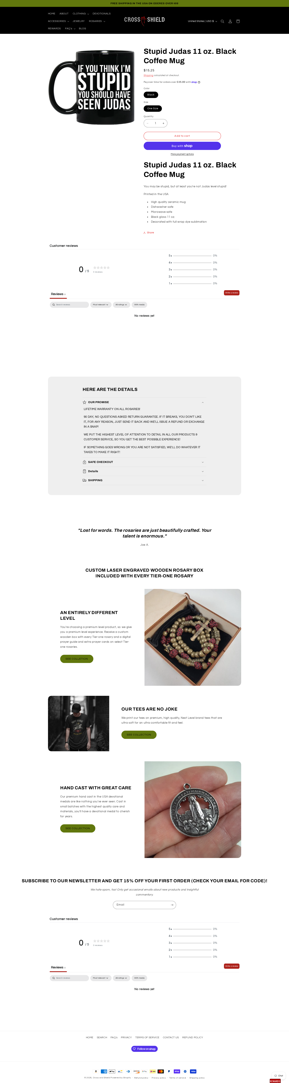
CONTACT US (171, 1037)
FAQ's (114, 1037)
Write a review (231, 293)
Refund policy (141, 1078)
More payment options (182, 154)
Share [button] (150, 232)
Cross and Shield (101, 1078)
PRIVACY (126, 1037)
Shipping (148, 75)
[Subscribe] (172, 905)
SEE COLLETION (77, 658)
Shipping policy (197, 1078)
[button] (80, 14)
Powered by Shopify (121, 1078)
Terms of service (177, 1078)
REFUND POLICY (192, 1037)
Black (151, 94)
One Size (152, 108)
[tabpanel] (144, 327)
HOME (89, 1037)
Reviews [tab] (58, 294)
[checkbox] (139, 305)
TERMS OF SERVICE (147, 1037)
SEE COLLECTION (139, 734)
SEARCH (102, 1037)
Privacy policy (159, 1078)
